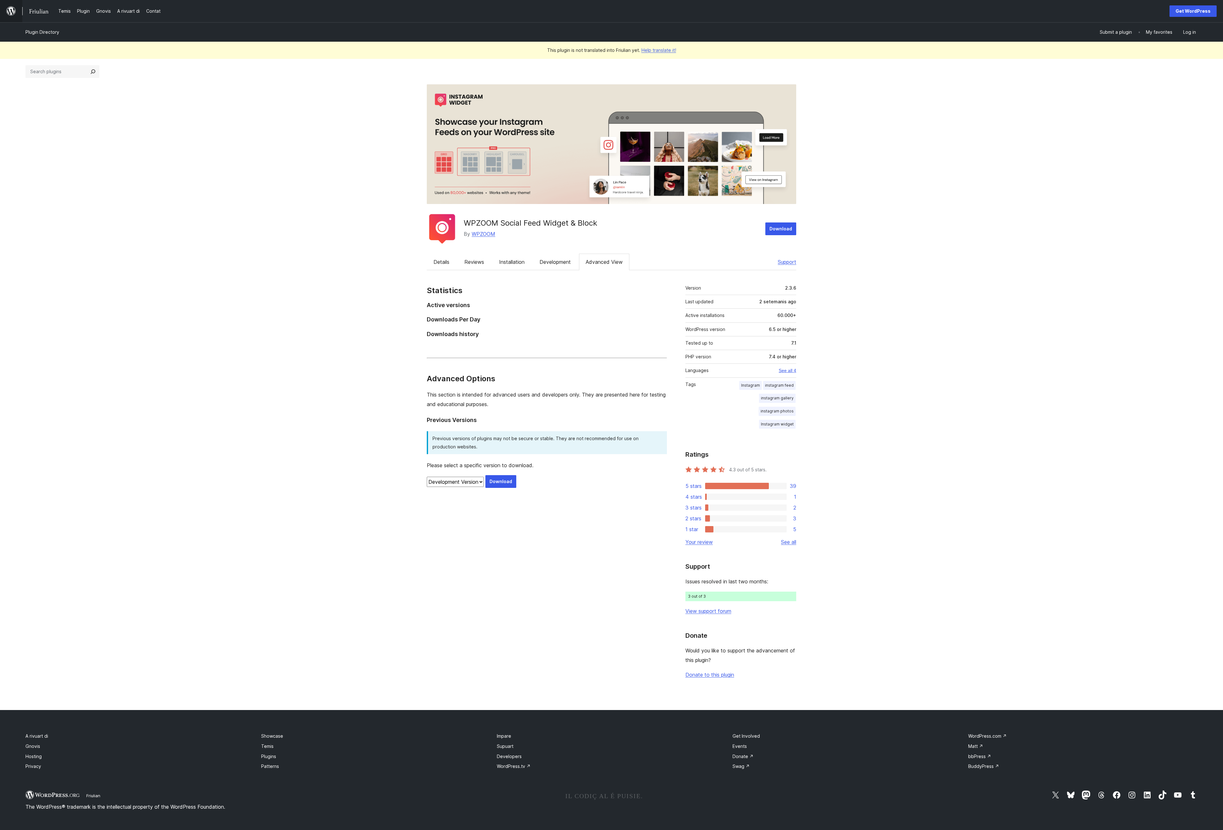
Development (555, 262)
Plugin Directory (42, 32)
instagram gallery (777, 398)
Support (787, 262)
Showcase (272, 736)
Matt (975, 746)
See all (788, 542)
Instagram (750, 385)
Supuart (505, 746)
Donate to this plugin (709, 675)
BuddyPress (983, 766)
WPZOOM (483, 234)
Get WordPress (1193, 11)
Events (740, 746)
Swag (741, 766)
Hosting (33, 756)
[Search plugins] (93, 71)
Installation (512, 262)
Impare (504, 736)
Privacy (33, 766)
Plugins (268, 756)
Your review (699, 542)
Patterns (270, 766)
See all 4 (787, 370)
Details (441, 262)
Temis (267, 746)
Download (780, 228)
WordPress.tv (514, 766)
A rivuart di (36, 736)
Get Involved (746, 736)
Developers (509, 756)
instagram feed (779, 385)
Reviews (474, 262)
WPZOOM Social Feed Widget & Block (530, 223)
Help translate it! (658, 50)
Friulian (93, 795)
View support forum (708, 611)
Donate (743, 756)
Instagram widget (777, 424)
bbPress (979, 756)
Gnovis (32, 746)
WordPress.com (987, 736)
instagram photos (777, 411)
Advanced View (604, 262)
